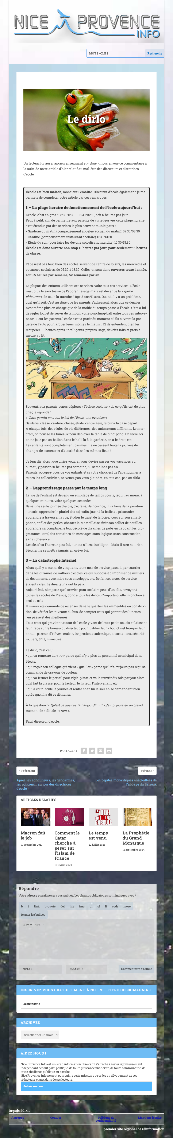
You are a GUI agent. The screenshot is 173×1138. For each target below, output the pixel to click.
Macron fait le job (33, 835)
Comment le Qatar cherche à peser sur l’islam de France (67, 845)
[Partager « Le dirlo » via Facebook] (84, 751)
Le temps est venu (98, 835)
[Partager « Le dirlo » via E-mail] (100, 751)
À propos (17, 1117)
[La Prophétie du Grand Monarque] (137, 817)
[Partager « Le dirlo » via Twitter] (92, 751)
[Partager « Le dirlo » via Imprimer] (109, 751)
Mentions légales (150, 1117)
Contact (55, 1117)
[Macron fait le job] (35, 817)
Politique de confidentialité (106, 1118)
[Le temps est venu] (103, 817)
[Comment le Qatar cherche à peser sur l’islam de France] (69, 817)
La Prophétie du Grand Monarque (136, 838)
